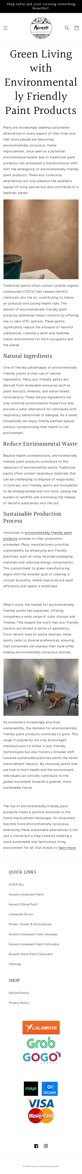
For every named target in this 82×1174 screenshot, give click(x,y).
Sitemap (15, 964)
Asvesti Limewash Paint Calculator (34, 944)
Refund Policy (19, 993)
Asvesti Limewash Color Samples (33, 934)
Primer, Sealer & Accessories (30, 924)
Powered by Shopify (49, 1166)
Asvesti (35, 1166)
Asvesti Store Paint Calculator (31, 954)
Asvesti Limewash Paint (26, 894)
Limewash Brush (21, 914)
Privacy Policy (19, 1003)
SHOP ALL (16, 884)
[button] (5, 28)
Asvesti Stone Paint (23, 904)
